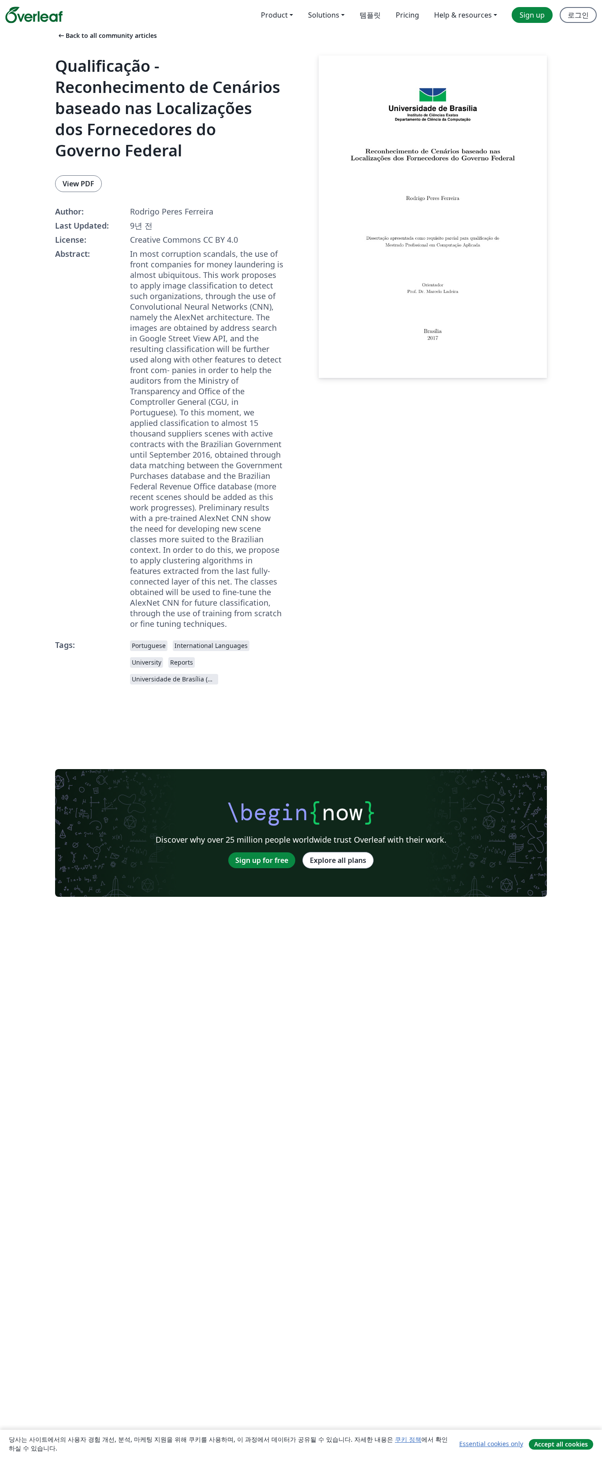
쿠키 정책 (408, 1439)
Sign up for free (261, 860)
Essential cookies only (491, 1443)
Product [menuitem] (274, 15)
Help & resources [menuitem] (463, 15)
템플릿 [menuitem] (370, 15)
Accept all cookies (561, 1444)
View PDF (78, 184)
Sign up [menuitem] (532, 15)
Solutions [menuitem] (323, 15)
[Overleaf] (34, 15)
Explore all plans (338, 860)
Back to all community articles (107, 35)
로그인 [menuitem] (578, 15)
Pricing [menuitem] (407, 15)
